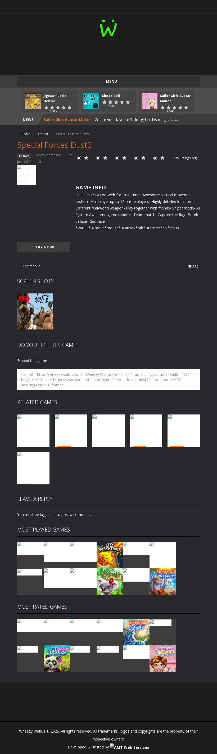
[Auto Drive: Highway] (110, 625)
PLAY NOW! (43, 246)
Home (26, 134)
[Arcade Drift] (29, 571)
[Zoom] (35, 311)
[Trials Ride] (160, 622)
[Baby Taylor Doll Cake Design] (57, 551)
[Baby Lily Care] (163, 658)
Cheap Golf (111, 95)
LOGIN (42, 5)
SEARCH (131, 5)
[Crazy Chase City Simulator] (136, 651)
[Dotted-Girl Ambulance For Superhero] (57, 577)
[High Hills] (80, 648)
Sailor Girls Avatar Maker (67, 119)
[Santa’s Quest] (30, 625)
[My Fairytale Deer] (136, 631)
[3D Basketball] (110, 554)
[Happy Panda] (57, 658)
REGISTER (86, 5)
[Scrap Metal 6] (136, 574)
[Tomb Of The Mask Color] (83, 551)
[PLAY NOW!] (33, 100)
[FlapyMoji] (27, 648)
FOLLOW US (175, 5)
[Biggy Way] (108, 648)
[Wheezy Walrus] (109, 27)
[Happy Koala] (110, 581)
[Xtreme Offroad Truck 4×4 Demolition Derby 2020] (163, 554)
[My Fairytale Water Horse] (163, 581)
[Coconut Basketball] (136, 548)
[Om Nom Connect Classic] (83, 577)
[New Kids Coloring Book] (30, 548)
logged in (48, 514)
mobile (35, 266)
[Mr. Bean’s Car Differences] (57, 625)
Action (43, 134)
